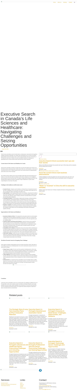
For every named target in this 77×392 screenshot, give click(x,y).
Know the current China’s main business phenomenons (53, 173)
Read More (41, 168)
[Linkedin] (40, 370)
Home (54, 2)
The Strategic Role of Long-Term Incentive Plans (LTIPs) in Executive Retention (18, 311)
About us (59, 2)
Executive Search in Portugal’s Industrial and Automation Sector (37, 311)
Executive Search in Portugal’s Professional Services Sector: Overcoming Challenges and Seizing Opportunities (38, 346)
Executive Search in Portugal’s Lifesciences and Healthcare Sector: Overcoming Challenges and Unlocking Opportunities (18, 347)
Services (65, 2)
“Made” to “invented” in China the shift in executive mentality (56, 186)
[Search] (40, 156)
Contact (70, 2)
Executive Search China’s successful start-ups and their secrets (56, 162)
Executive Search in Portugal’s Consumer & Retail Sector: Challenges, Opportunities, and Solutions (57, 312)
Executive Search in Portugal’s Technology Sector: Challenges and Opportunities (56, 344)
